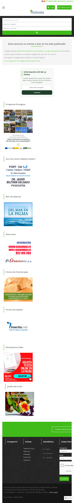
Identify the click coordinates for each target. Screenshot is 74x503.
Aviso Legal (53, 492)
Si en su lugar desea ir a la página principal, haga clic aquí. (22, 61)
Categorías (63, 448)
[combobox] (37, 24)
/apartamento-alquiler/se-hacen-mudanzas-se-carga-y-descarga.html (38, 51)
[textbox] (10, 24)
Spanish (68, 498)
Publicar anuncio (65, 7)
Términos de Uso (28, 448)
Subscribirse (64, 479)
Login (52, 7)
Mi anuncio (62, 1)
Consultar (37, 92)
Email (61, 455)
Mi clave (70, 1)
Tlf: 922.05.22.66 (51, 1)
